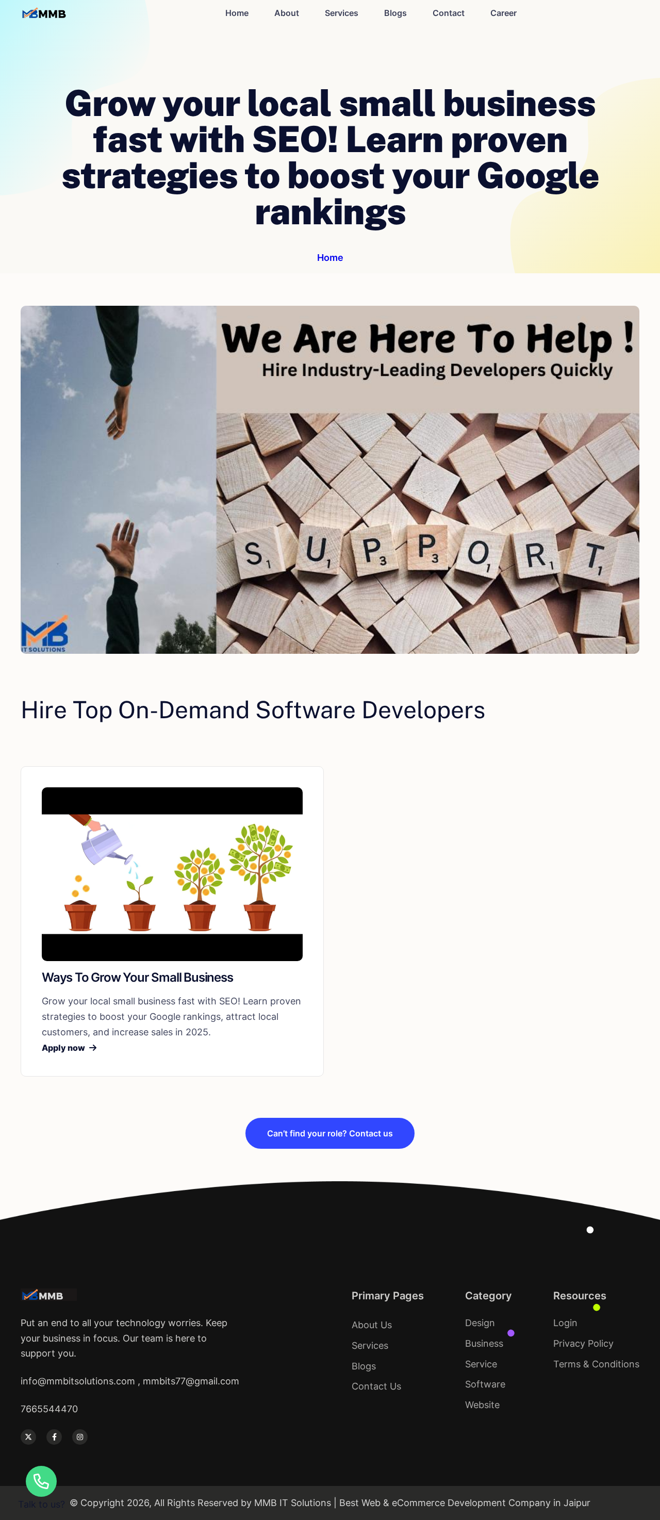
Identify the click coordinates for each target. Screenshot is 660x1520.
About (286, 13)
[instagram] (80, 1437)
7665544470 (49, 1408)
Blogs (395, 13)
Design (480, 1322)
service (481, 1364)
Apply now (63, 1048)
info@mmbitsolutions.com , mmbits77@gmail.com (130, 1381)
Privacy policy (583, 1343)
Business (484, 1343)
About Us (372, 1324)
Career (503, 13)
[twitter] (28, 1437)
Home (237, 13)
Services (341, 13)
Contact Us (376, 1386)
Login (565, 1322)
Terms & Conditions (596, 1364)
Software (485, 1384)
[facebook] (54, 1437)
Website (482, 1404)
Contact (449, 13)
